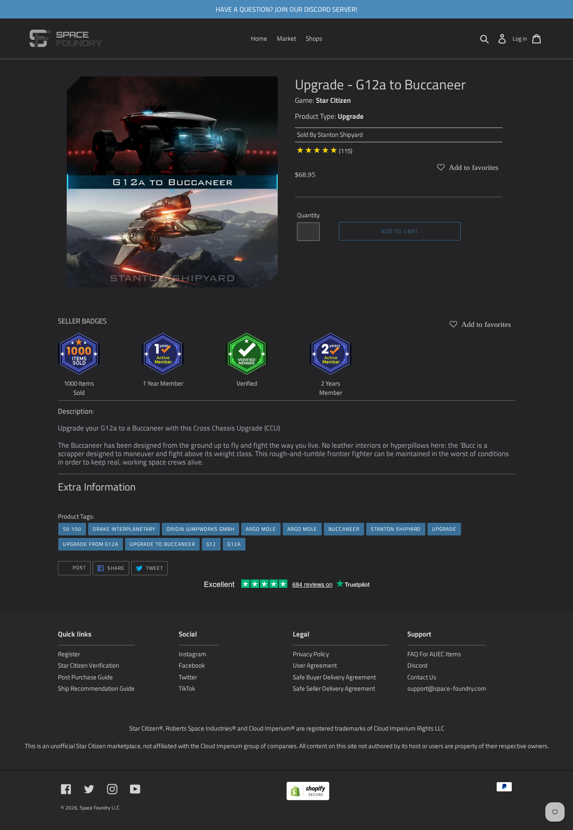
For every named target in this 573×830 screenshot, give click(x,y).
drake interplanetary (124, 529)
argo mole (261, 529)
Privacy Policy (311, 654)
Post (78, 568)
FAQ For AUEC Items (434, 654)
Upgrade (351, 116)
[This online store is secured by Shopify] (307, 792)
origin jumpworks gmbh (200, 529)
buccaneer (343, 529)
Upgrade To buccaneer (162, 544)
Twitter (188, 677)
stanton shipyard (396, 529)
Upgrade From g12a (90, 544)
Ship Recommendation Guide (96, 688)
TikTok (187, 688)
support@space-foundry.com (446, 688)
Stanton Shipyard (340, 134)
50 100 (72, 529)
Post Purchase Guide (85, 677)
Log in (520, 38)
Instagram (192, 654)
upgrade (444, 529)
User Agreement (315, 665)
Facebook (192, 665)
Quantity (308, 215)
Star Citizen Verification (88, 665)
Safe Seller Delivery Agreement (334, 688)
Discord (417, 665)
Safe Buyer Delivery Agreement (334, 677)
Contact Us (421, 677)
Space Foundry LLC (100, 808)
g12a (234, 544)
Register (69, 654)
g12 (211, 544)
